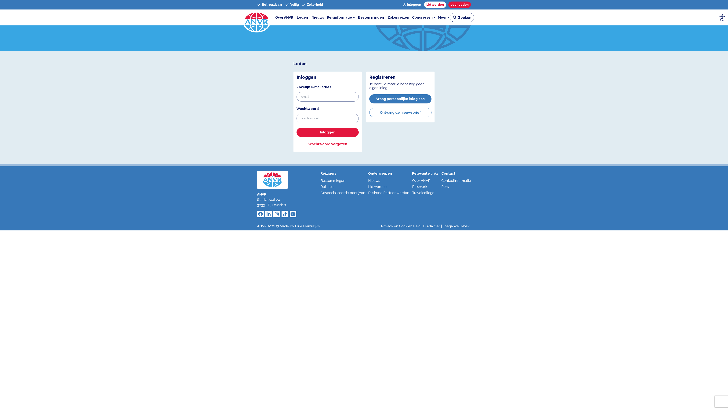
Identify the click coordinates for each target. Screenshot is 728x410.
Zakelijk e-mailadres (314, 87)
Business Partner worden (388, 193)
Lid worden (377, 187)
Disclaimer (431, 226)
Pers (445, 187)
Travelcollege (423, 193)
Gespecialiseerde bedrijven (343, 193)
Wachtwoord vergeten (327, 144)
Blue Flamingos (307, 226)
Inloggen (327, 132)
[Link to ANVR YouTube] (293, 214)
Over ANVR (421, 181)
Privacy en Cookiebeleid (400, 226)
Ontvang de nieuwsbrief (400, 112)
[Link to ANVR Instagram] (276, 214)
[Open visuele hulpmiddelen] (721, 17)
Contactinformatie (456, 181)
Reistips (327, 187)
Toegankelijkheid (456, 226)
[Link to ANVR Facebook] (260, 214)
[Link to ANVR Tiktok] (285, 214)
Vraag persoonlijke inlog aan (400, 99)
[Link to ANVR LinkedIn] (268, 214)
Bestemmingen (333, 181)
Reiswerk (419, 187)
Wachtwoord (308, 109)
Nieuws (374, 181)
